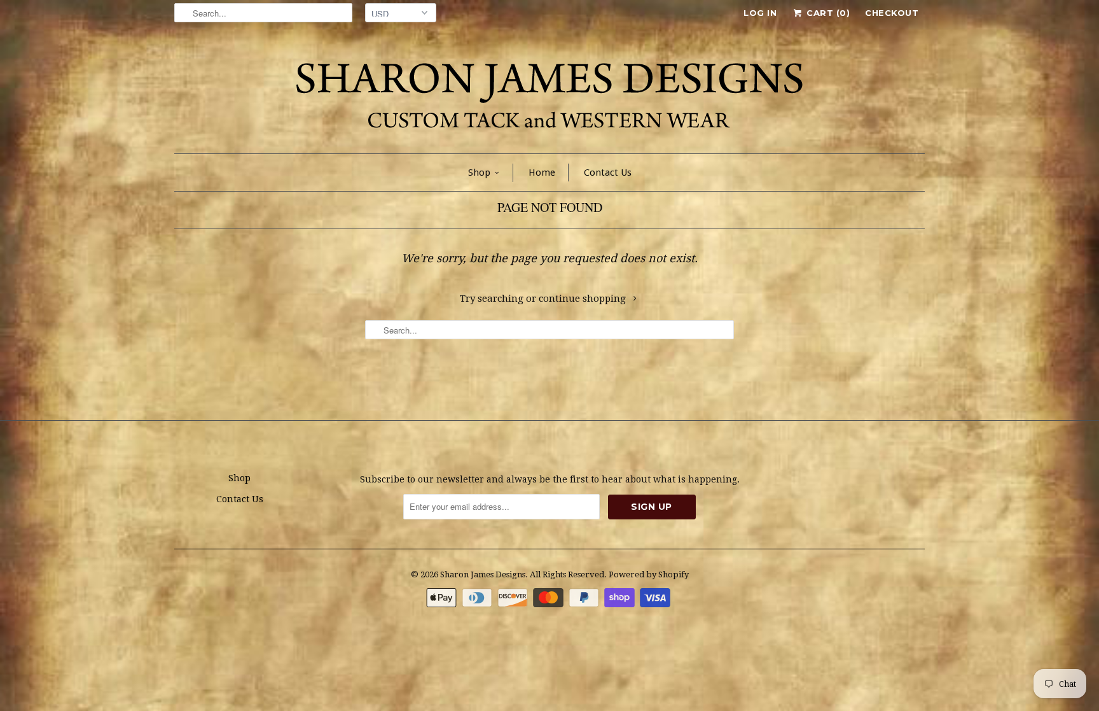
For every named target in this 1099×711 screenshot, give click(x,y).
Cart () (827, 13)
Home (542, 172)
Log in (760, 13)
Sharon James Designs (482, 574)
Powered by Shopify (649, 574)
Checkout (891, 13)
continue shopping (583, 298)
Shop (479, 172)
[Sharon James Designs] (549, 93)
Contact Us (608, 172)
